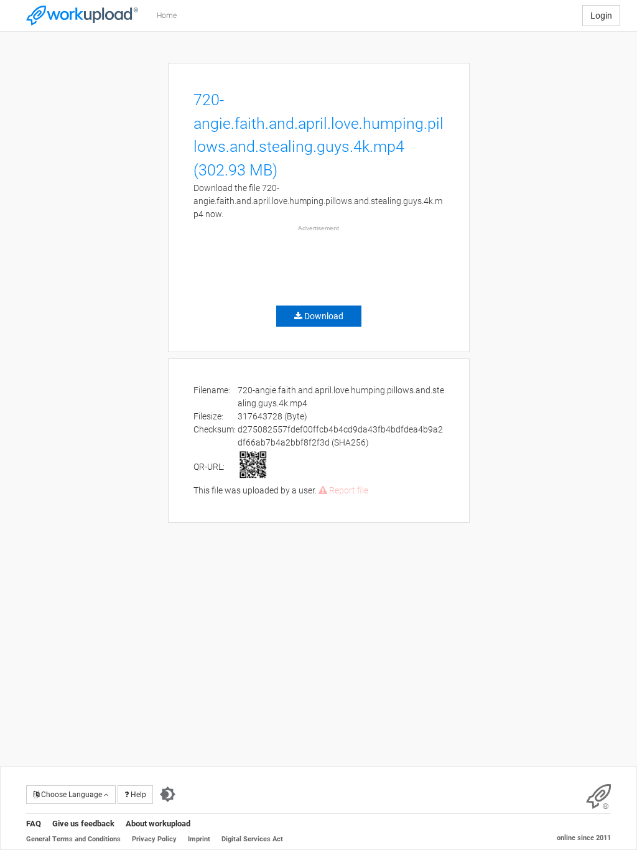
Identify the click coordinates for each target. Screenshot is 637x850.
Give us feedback (83, 823)
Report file (347, 490)
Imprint (199, 839)
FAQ (33, 823)
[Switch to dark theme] (167, 795)
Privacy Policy (154, 839)
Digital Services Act (252, 839)
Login (601, 16)
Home (167, 15)
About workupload (158, 823)
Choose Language (71, 794)
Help (137, 794)
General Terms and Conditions (73, 839)
